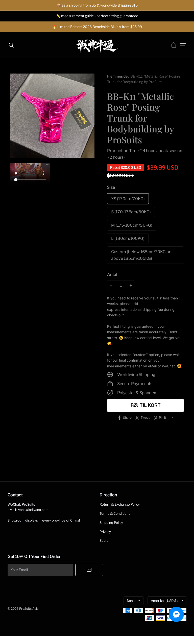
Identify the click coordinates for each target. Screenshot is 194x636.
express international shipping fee (135, 309)
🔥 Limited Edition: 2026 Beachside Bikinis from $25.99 (97, 27)
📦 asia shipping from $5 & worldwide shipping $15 (97, 5)
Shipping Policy (111, 523)
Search (105, 540)
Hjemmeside (117, 76)
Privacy (105, 532)
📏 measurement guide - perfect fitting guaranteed (97, 16)
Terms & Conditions (115, 513)
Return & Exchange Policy (120, 504)
